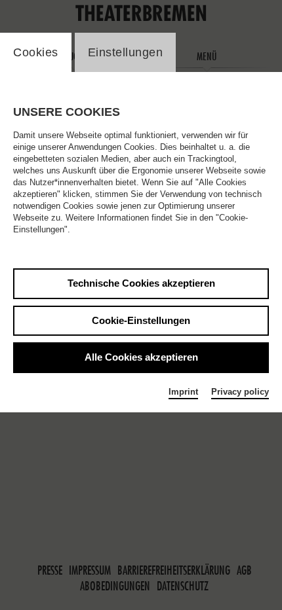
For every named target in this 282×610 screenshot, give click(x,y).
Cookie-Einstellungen (141, 320)
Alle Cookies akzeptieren (141, 357)
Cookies (35, 52)
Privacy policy (240, 392)
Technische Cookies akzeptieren (141, 283)
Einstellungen (125, 52)
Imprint (183, 392)
